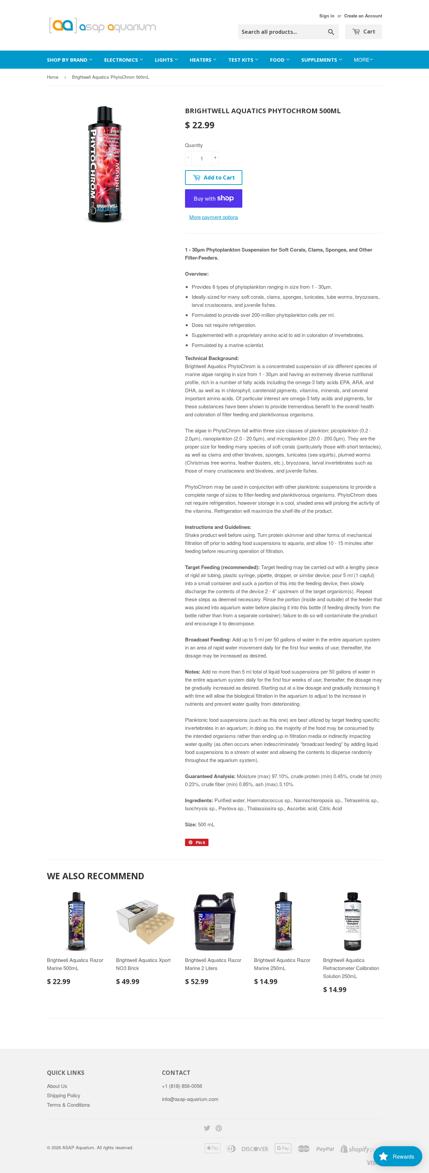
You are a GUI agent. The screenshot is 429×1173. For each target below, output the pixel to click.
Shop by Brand (68, 59)
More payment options (213, 216)
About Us (57, 1085)
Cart (368, 31)
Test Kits (241, 59)
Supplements (320, 59)
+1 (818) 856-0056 (182, 1085)
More (361, 59)
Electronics (121, 59)
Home (52, 77)
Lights (164, 59)
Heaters (201, 59)
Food (278, 59)
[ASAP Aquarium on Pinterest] (218, 1128)
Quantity (194, 145)
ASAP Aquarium (78, 1147)
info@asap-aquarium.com (190, 1098)
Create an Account (363, 16)
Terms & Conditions (68, 1104)
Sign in (326, 16)
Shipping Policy (63, 1095)
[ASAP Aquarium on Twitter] (207, 1128)
